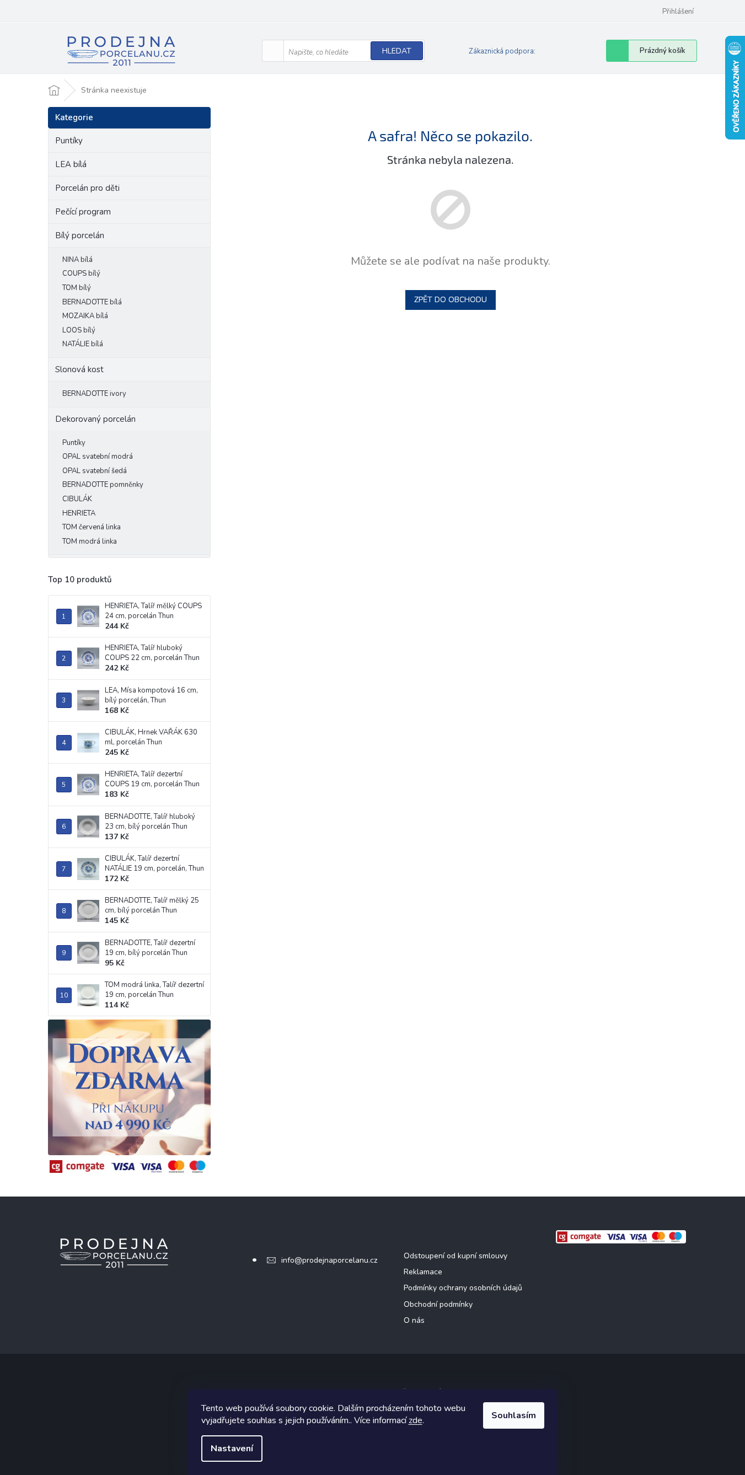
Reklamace (423, 1272)
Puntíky (69, 140)
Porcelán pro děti (87, 188)
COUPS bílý (81, 273)
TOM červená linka (91, 527)
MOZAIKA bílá (85, 316)
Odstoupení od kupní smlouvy (455, 1256)
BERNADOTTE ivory (94, 394)
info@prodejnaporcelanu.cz (329, 1260)
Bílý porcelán (79, 235)
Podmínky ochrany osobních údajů (463, 1288)
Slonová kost (79, 369)
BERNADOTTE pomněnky (102, 485)
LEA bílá (71, 164)
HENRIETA (78, 513)
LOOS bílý (78, 330)
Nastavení (232, 1448)
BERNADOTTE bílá (92, 302)
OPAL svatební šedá (94, 471)
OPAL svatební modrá (97, 457)
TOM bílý (76, 288)
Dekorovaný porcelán (95, 419)
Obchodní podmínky (438, 1304)
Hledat (396, 51)
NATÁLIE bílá (82, 344)
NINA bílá (77, 260)
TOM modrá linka (89, 541)
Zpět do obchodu (450, 299)
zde (415, 1420)
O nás (414, 1320)
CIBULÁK (77, 499)
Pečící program (83, 211)
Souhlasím (513, 1415)
